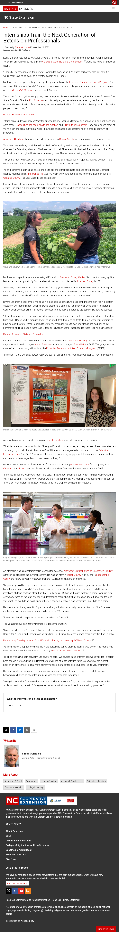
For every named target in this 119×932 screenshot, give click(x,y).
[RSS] (28, 891)
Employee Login (106, 929)
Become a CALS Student (18, 850)
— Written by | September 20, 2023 (26, 47)
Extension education (96, 781)
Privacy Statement (71, 900)
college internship (35, 787)
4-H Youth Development (72, 781)
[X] (8, 891)
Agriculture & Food (13, 781)
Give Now (11, 859)
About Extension (14, 831)
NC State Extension (18, 17)
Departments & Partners (18, 840)
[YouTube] (21, 891)
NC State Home (15, 2)
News (6, 27)
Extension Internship (14, 787)
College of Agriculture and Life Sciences (27, 845)
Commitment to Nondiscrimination (33, 900)
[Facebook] (15, 891)
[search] (114, 2)
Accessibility (27, 920)
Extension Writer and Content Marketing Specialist (41, 758)
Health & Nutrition (49, 781)
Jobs (8, 836)
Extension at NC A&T (17, 854)
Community (31, 781)
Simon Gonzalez (22, 47)
